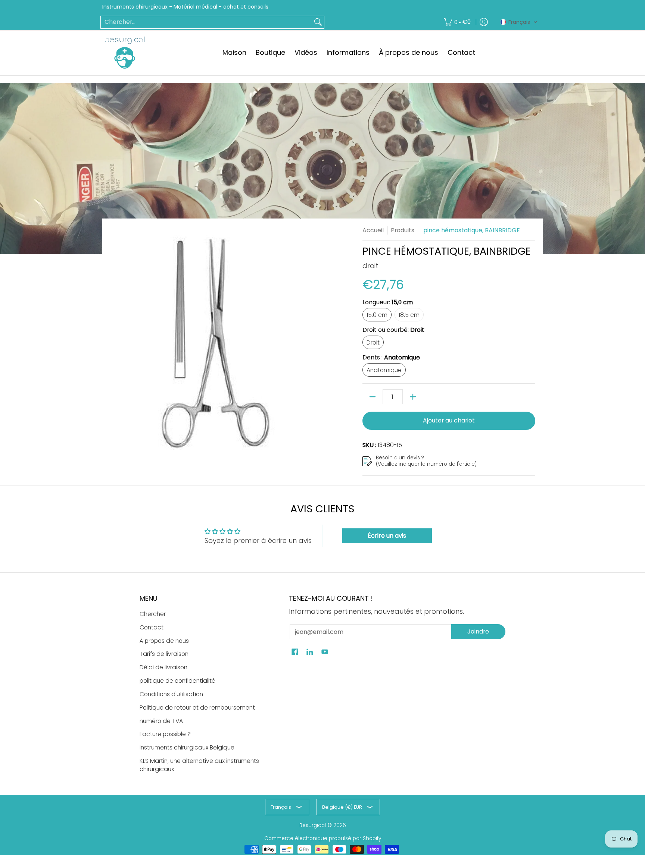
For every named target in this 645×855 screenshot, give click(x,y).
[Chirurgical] (124, 52)
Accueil (373, 230)
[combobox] (206, 22)
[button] (518, 22)
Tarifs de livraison (164, 654)
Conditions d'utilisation (171, 694)
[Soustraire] (372, 396)
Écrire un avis (387, 535)
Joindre (478, 631)
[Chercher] (318, 22)
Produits (402, 230)
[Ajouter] (413, 396)
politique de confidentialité (177, 680)
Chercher (153, 614)
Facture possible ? (165, 734)
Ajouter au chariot (449, 420)
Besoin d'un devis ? (400, 457)
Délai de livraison (163, 667)
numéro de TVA (161, 721)
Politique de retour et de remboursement (197, 707)
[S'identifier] (483, 22)
